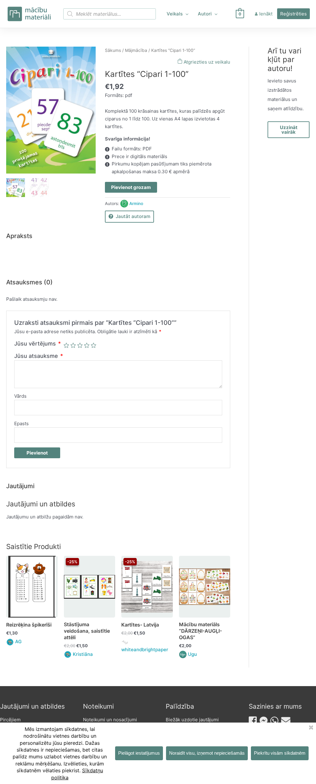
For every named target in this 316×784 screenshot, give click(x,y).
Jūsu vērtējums (37, 343)
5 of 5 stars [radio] (93, 345)
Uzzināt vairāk (288, 129)
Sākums (113, 50)
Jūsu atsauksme (38, 356)
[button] (186, 14)
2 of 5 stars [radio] (73, 345)
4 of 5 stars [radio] (86, 345)
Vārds (20, 396)
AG (18, 641)
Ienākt (265, 14)
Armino (136, 203)
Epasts (21, 423)
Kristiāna (83, 654)
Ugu (192, 654)
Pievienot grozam (131, 187)
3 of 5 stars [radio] (80, 345)
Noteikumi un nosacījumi (110, 720)
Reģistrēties (293, 14)
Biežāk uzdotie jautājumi (192, 720)
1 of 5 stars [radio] (66, 345)
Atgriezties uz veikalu (206, 62)
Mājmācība (136, 50)
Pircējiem (10, 720)
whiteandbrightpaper (144, 649)
